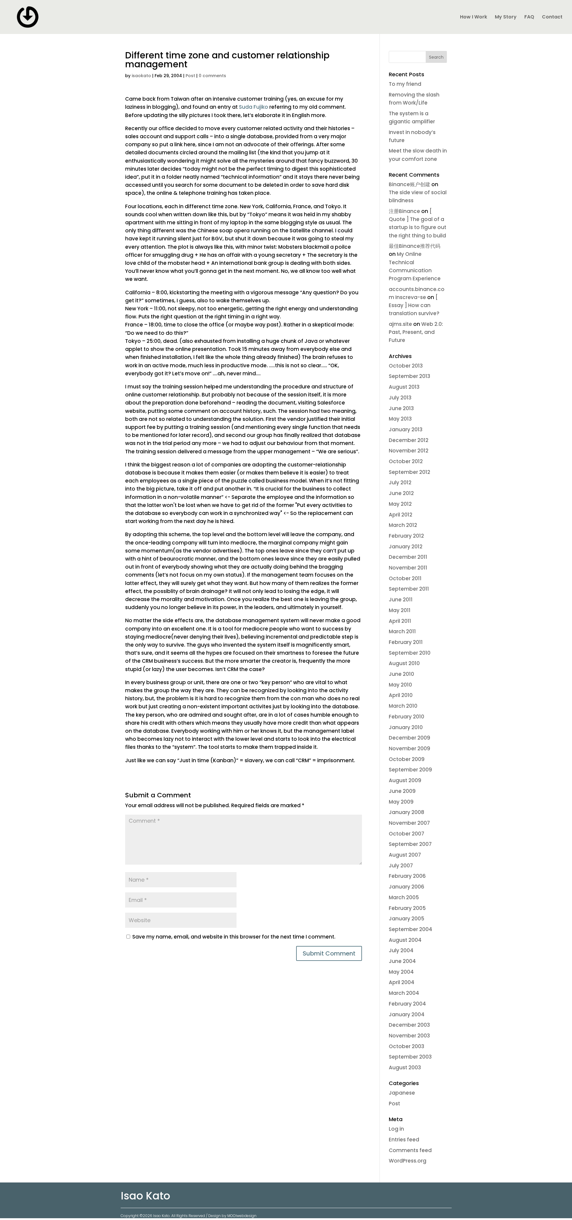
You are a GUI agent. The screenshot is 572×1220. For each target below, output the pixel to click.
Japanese (402, 1092)
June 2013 (401, 408)
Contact (552, 17)
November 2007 (409, 823)
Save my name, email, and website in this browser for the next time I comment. (233, 936)
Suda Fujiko (254, 107)
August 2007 (405, 854)
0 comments (212, 76)
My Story (506, 17)
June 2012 (401, 493)
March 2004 (404, 993)
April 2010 (401, 695)
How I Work (473, 17)
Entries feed (404, 1139)
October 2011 (405, 578)
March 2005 (404, 897)
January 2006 (406, 886)
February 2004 (407, 1003)
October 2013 (406, 365)
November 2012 (408, 450)
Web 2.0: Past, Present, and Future (416, 332)
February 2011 (406, 642)
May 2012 (400, 504)
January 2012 (405, 546)
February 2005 (407, 908)
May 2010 (400, 684)
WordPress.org (407, 1160)
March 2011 (402, 631)
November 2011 (408, 567)
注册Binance (404, 211)
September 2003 (410, 1056)
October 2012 (406, 461)
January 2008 (406, 812)
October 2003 (406, 1046)
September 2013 (409, 376)
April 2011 (400, 621)
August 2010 (404, 663)
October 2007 (406, 833)
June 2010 (401, 674)
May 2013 (400, 418)
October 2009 (407, 759)
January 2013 (405, 429)
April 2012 (400, 514)
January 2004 (407, 1014)
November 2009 (409, 748)
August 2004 (405, 940)
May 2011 (400, 610)
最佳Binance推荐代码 (414, 246)
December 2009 (409, 737)
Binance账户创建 (409, 184)
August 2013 (404, 386)
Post (190, 76)
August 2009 (405, 780)
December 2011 (408, 557)
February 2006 (407, 876)
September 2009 (410, 769)
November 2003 (409, 1035)
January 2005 (406, 918)
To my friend (405, 84)
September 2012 (409, 472)
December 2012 (408, 440)
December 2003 (409, 1024)
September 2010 (409, 652)
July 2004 (401, 950)
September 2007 (410, 844)
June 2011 (401, 599)
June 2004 (402, 961)
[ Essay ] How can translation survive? (414, 305)
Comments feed (410, 1150)
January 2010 (406, 727)
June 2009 (402, 791)
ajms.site (400, 324)
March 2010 (403, 705)
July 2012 (400, 482)
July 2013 (400, 397)
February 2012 (406, 535)
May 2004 (401, 971)
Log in (396, 1128)
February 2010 (406, 716)
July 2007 (401, 865)
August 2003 (405, 1067)
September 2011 (409, 588)
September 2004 (410, 929)
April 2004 (401, 982)
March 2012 (403, 525)
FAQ (529, 17)
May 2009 (401, 801)
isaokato (141, 76)
